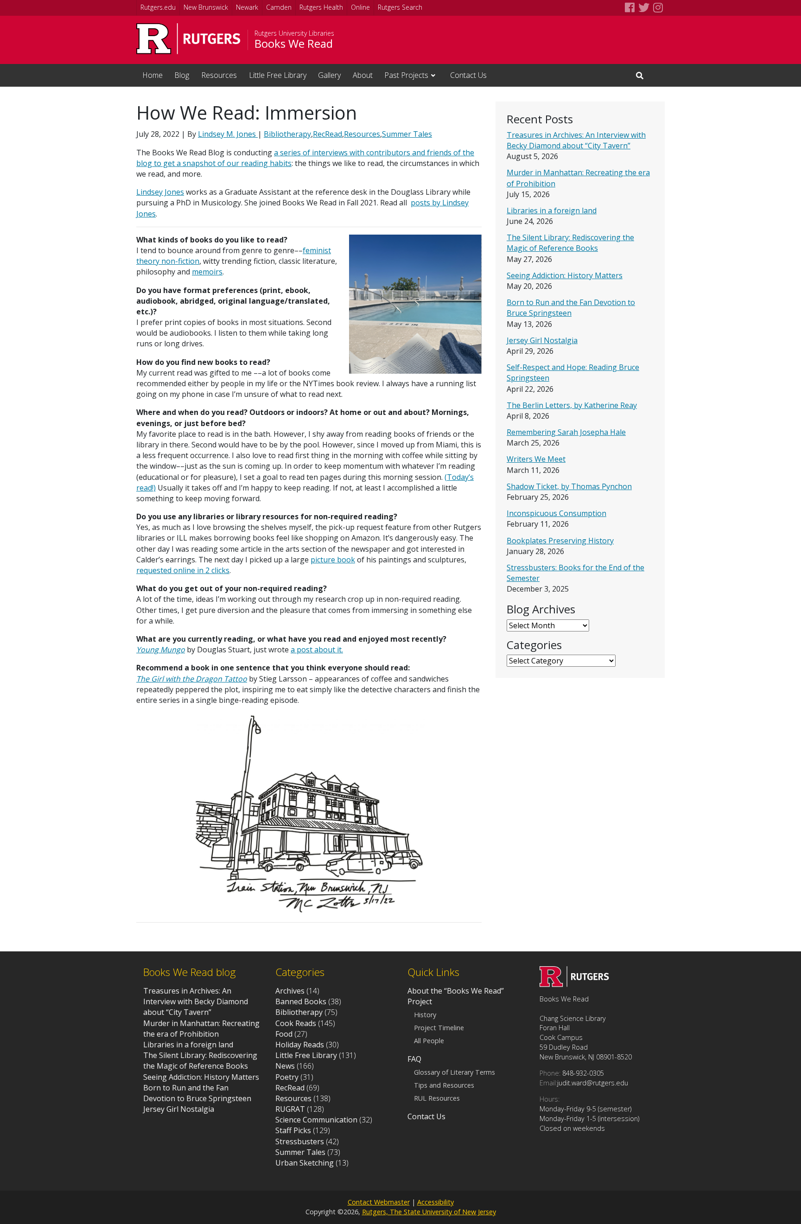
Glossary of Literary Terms (454, 1072)
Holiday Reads (299, 1044)
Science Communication (316, 1120)
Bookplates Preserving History (560, 541)
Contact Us (468, 75)
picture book (333, 560)
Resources (219, 75)
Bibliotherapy (287, 134)
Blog (181, 75)
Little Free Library (277, 75)
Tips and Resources (444, 1085)
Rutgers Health (321, 7)
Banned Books (300, 1001)
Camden (279, 7)
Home (152, 75)
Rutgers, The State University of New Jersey (429, 1211)
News (285, 1066)
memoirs (207, 272)
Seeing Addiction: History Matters (565, 275)
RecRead (327, 134)
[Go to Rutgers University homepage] (188, 38)
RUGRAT (290, 1109)
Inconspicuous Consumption (556, 513)
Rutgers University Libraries (294, 33)
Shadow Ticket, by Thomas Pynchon (569, 486)
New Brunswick (206, 7)
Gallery (329, 75)
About (363, 75)
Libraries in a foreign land (552, 210)
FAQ (414, 1059)
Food (283, 1034)
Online (360, 7)
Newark (247, 7)
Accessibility (435, 1202)
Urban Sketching (304, 1163)
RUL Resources (437, 1098)
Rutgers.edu (158, 7)
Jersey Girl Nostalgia (542, 340)
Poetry (287, 1077)
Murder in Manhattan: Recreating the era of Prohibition (201, 1028)
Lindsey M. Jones (228, 134)
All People (429, 1041)
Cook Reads (295, 1023)
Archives (290, 991)
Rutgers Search (400, 7)
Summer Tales (407, 134)
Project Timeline (439, 1028)
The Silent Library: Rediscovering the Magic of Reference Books (570, 242)
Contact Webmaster (379, 1202)
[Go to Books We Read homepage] (574, 984)
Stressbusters (299, 1141)
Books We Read (293, 43)
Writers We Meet (536, 459)
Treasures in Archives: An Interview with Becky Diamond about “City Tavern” (576, 140)
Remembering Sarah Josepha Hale (566, 432)
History (425, 1014)
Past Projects (406, 75)
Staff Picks (293, 1130)
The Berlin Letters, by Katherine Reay (572, 405)
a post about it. (317, 649)
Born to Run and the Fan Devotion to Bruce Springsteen (571, 307)
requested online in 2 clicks (182, 570)
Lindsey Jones (160, 192)
